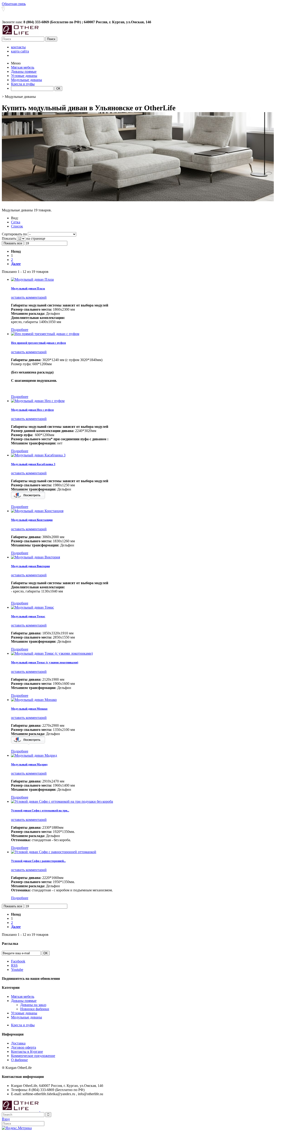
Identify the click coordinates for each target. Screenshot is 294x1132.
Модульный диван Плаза (28, 288)
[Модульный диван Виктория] (35, 557)
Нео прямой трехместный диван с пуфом (38, 342)
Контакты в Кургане (27, 1051)
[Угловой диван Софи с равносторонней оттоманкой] (53, 852)
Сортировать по (14, 234)
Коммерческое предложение (33, 1056)
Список (17, 226)
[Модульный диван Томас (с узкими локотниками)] (52, 653)
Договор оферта (23, 1047)
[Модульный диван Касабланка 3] (38, 455)
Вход (6, 1119)
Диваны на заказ (33, 1005)
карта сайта (20, 51)
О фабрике (19, 1060)
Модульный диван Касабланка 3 (33, 464)
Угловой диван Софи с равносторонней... (38, 861)
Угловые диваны (24, 1013)
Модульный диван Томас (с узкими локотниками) (44, 662)
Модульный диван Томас (28, 616)
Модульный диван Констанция (32, 520)
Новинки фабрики (34, 1009)
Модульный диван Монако (29, 708)
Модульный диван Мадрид (29, 764)
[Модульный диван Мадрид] (34, 755)
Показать (9, 238)
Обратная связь (14, 4)
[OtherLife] (20, 34)
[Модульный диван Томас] (32, 607)
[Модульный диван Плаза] (32, 279)
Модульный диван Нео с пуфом (32, 409)
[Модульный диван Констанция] (37, 511)
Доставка (18, 1043)
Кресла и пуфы (23, 1025)
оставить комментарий (29, 297)
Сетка (15, 222)
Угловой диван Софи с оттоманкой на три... (40, 810)
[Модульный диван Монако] (34, 700)
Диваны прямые (24, 1001)
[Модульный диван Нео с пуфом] (38, 401)
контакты (18, 47)
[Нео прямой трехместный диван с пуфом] (45, 334)
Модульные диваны (26, 1017)
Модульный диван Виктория (30, 566)
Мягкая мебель (22, 996)
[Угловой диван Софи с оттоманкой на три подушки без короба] (62, 801)
